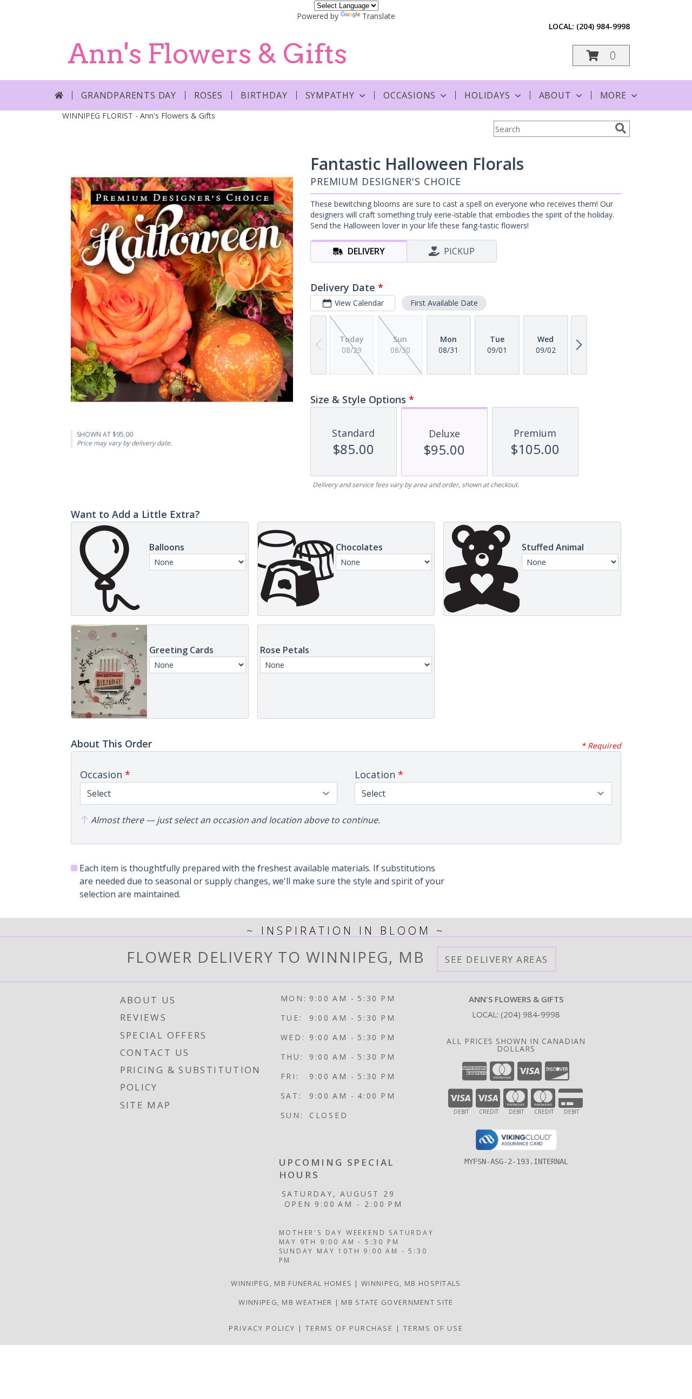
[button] (601, 55)
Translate (378, 16)
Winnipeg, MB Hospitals (411, 1283)
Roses (208, 95)
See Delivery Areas (496, 959)
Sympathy (330, 95)
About (555, 95)
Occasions (409, 95)
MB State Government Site (397, 1302)
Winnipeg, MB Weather (285, 1302)
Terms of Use (433, 1328)
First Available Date (444, 303)
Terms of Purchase (349, 1328)
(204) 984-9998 (603, 26)
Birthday (264, 95)
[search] (620, 128)
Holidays (487, 95)
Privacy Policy (262, 1328)
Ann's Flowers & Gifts (207, 53)
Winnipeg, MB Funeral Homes (291, 1283)
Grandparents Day (128, 95)
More (613, 95)
